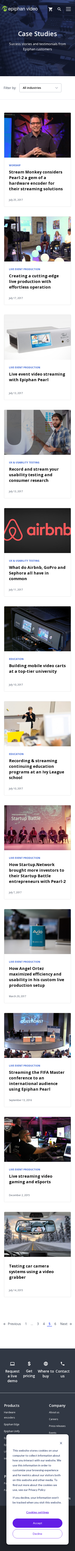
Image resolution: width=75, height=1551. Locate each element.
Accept (37, 1523)
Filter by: (10, 88)
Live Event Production (24, 269)
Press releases (57, 1426)
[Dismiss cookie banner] (61, 1443)
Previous (14, 1324)
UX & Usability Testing (24, 462)
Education (16, 659)
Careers (53, 1419)
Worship (15, 165)
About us (54, 1412)
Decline (37, 1533)
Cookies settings (37, 1512)
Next (63, 1324)
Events (52, 1432)
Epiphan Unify (12, 1431)
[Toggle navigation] (68, 9)
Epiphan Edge (11, 1424)
